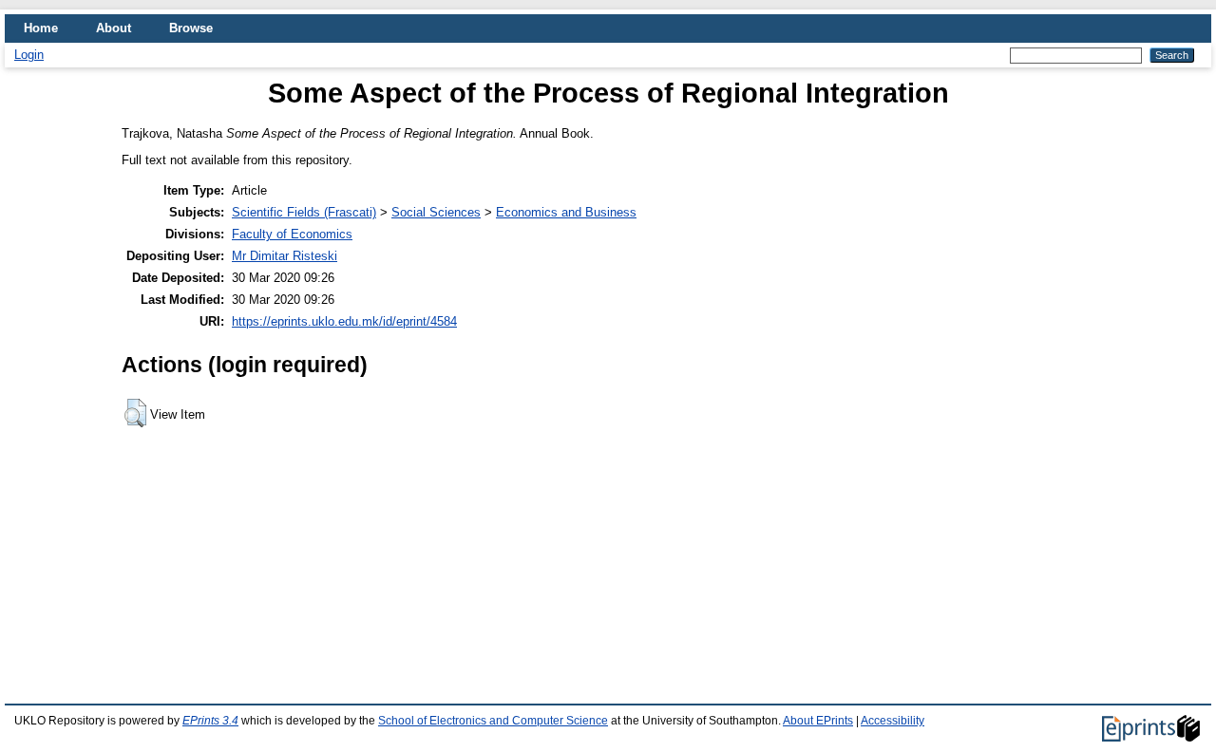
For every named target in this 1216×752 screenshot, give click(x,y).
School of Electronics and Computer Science (493, 720)
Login (29, 54)
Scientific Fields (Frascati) (304, 212)
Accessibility (892, 720)
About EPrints (818, 720)
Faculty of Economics (292, 234)
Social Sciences (436, 212)
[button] (135, 413)
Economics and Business (566, 212)
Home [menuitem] (41, 28)
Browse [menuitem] (191, 28)
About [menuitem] (113, 28)
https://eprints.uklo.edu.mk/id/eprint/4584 (344, 321)
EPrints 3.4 (210, 720)
